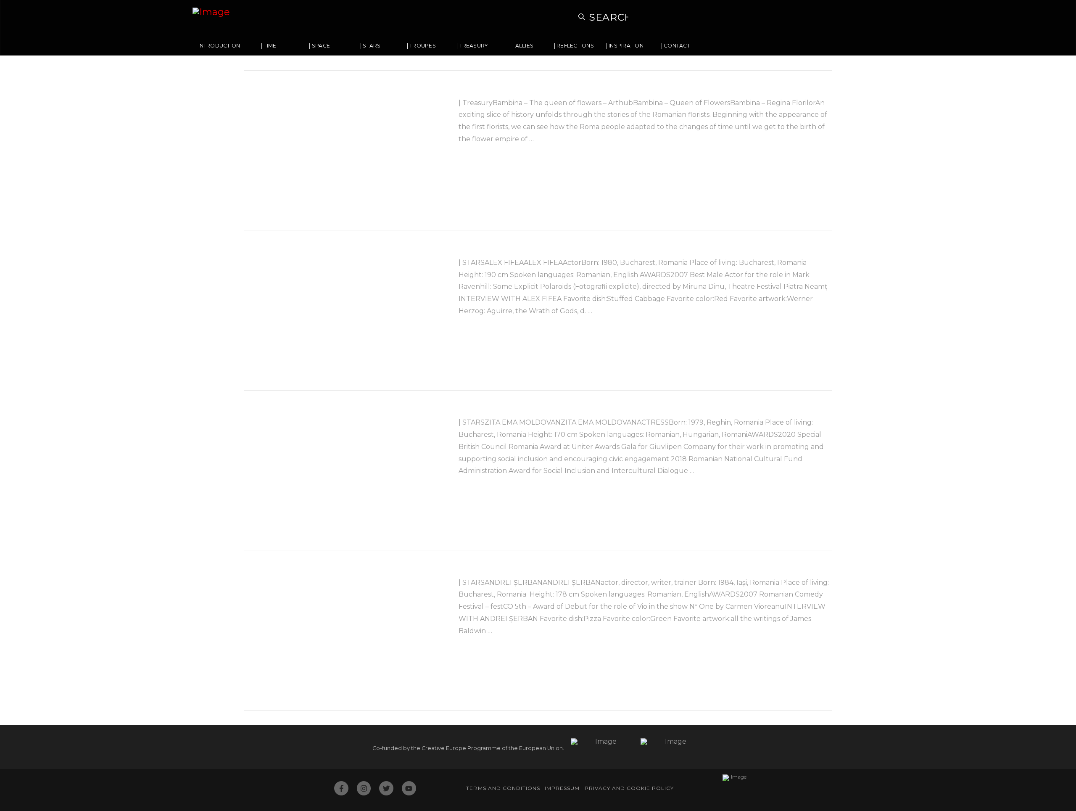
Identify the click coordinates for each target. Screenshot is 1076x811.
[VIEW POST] (344, 150)
